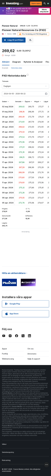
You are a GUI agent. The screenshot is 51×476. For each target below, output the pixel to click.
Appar (4, 349)
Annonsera (31, 354)
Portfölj (5, 354)
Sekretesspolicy (8, 452)
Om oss (30, 349)
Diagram (16, 62)
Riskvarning (6, 460)
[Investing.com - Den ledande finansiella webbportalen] (14, 3)
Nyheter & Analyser (33, 62)
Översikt (5, 68)
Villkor (4, 444)
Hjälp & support (33, 359)
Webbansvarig (8, 359)
